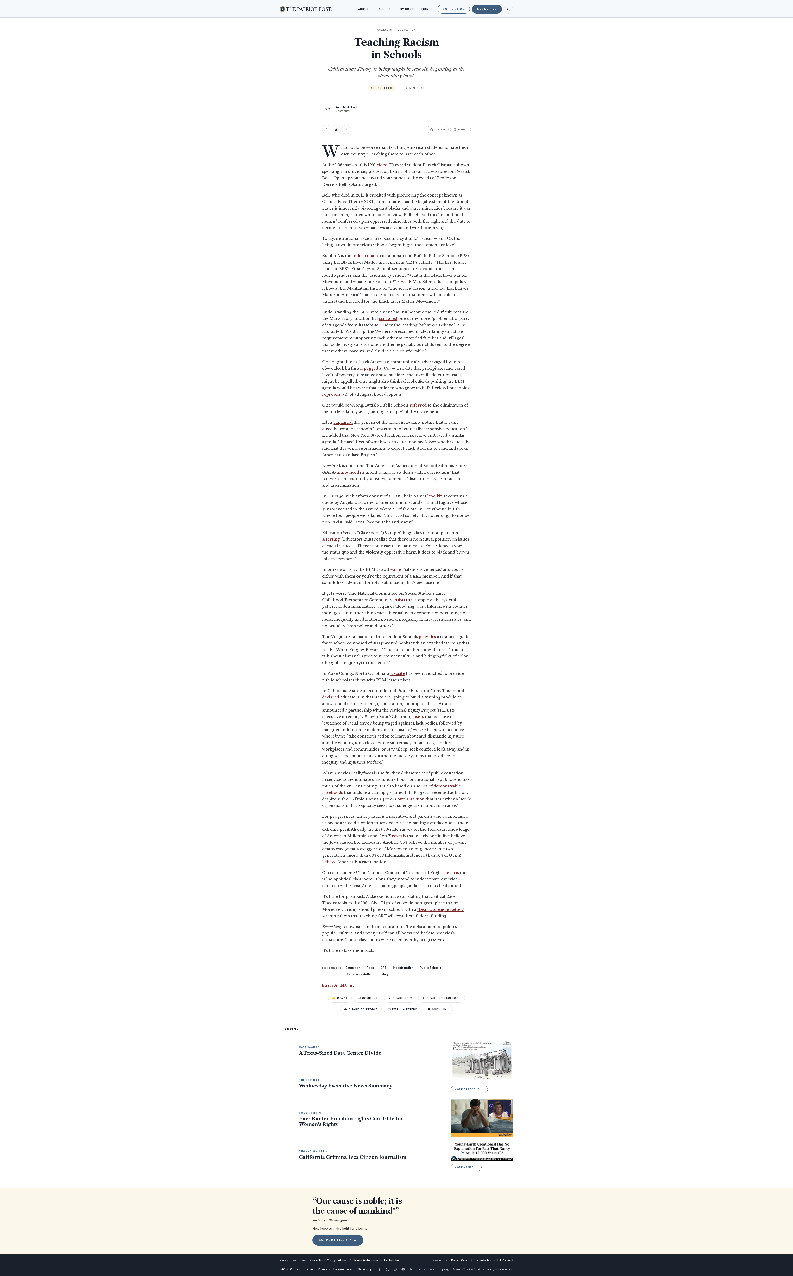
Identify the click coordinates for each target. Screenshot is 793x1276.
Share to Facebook (444, 998)
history (383, 974)
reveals (405, 282)
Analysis (384, 29)
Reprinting (364, 1269)
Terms (309, 1269)
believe (329, 862)
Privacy (322, 1269)
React (340, 998)
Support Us (454, 9)
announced (348, 472)
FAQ (282, 1269)
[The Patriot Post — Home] (306, 9)
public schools (430, 967)
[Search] (508, 9)
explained (343, 422)
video (382, 165)
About (363, 9)
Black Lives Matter (359, 974)
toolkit (435, 496)
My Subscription (414, 9)
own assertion (411, 799)
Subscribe (487, 9)
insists (399, 600)
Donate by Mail (483, 1260)
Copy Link (440, 1009)
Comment (370, 998)
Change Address (337, 1260)
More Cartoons (469, 1089)
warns (396, 569)
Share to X (402, 998)
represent (332, 394)
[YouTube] (403, 1269)
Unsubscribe (391, 1260)
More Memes (466, 1167)
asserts (452, 872)
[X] (387, 1269)
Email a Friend (405, 1009)
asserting (331, 539)
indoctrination (366, 256)
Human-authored (342, 1269)
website (397, 673)
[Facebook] (379, 1269)
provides (427, 636)
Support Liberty (338, 1240)
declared (330, 697)
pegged (371, 368)
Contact (295, 1269)
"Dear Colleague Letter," (440, 909)
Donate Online (460, 1260)
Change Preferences (366, 1260)
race (370, 967)
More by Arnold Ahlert (339, 985)
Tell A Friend (505, 1260)
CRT (383, 967)
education (353, 967)
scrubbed (388, 318)
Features (383, 9)
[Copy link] (346, 129)
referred (418, 405)
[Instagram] (395, 1269)
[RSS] (411, 1269)
